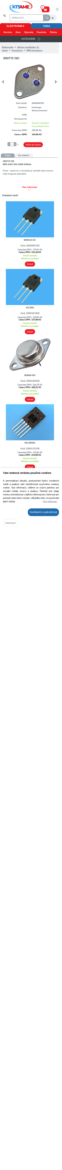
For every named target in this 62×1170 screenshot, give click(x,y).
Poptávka (41, 32)
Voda (46, 26)
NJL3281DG (30, 443)
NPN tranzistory (34, 50)
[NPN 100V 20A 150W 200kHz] (29, 82)
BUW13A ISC (30, 240)
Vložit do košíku (33, 144)
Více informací (50, 501)
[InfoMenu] (57, 9)
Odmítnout (10, 523)
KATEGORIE (29, 39)
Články (53, 32)
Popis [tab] (8, 155)
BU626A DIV (30, 375)
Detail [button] (30, 264)
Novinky (8, 32)
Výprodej (28, 32)
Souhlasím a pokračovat (43, 512)
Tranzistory (17, 50)
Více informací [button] (29, 187)
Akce (18, 32)
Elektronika (15, 26)
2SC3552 (30, 308)
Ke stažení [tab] (23, 155)
